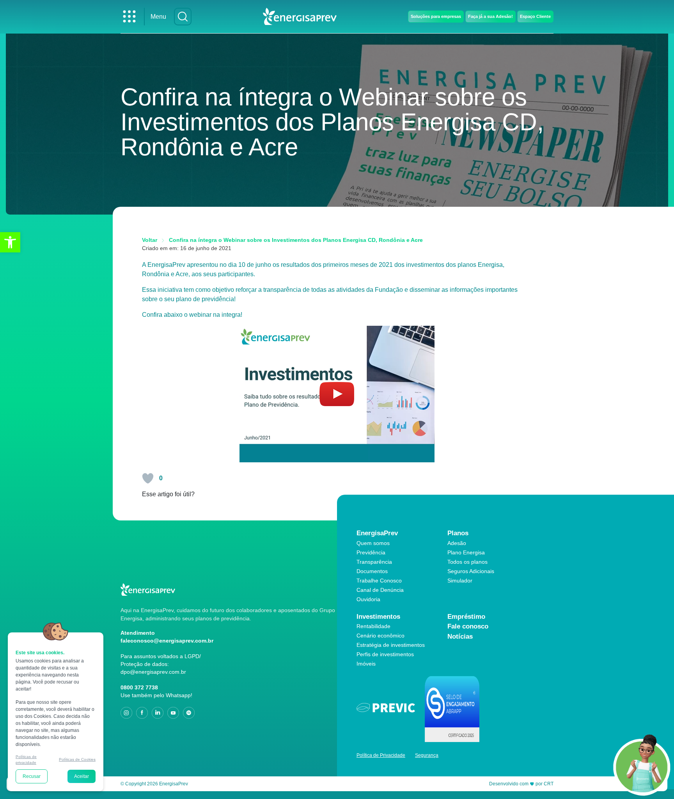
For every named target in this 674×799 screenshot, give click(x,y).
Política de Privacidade (381, 755)
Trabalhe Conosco (379, 580)
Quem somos (373, 543)
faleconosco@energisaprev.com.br (167, 640)
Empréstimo (466, 616)
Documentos (372, 571)
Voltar (149, 240)
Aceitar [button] (81, 776)
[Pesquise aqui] (183, 16)
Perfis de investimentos (385, 654)
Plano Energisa (466, 552)
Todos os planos (467, 562)
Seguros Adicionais (470, 571)
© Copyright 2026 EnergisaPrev (154, 784)
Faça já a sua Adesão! (490, 16)
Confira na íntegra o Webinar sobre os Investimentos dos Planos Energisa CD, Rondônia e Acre (296, 240)
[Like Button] (148, 478)
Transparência (374, 562)
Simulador (459, 580)
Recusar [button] (32, 776)
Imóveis (366, 664)
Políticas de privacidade (26, 759)
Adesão (456, 543)
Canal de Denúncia (380, 590)
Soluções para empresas (436, 16)
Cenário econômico (380, 635)
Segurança (426, 755)
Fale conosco (467, 626)
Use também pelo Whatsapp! (156, 695)
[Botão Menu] (129, 16)
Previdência (371, 552)
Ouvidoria (368, 599)
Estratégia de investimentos (391, 645)
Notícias (460, 636)
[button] (10, 242)
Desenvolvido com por (521, 784)
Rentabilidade (373, 626)
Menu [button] (158, 16)
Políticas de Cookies (77, 759)
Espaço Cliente (535, 16)
